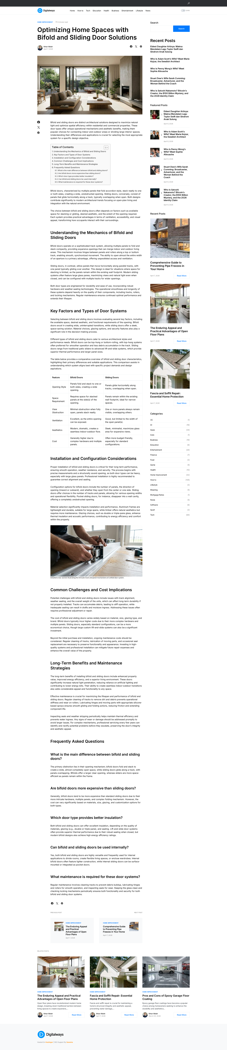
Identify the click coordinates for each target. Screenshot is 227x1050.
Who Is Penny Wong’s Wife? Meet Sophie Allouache (167, 70)
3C (151, 420)
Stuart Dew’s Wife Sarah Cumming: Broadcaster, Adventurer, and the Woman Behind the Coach (167, 81)
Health (153, 470)
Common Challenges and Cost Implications (74, 161)
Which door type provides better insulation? (76, 176)
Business (154, 440)
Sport (152, 510)
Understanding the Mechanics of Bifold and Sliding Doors (80, 151)
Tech (152, 515)
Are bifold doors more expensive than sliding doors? (79, 173)
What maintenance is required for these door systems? (80, 182)
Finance (153, 455)
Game (152, 465)
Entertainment (156, 450)
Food (152, 460)
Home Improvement (45, 22)
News (152, 500)
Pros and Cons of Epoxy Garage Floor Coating (165, 997)
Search (154, 22)
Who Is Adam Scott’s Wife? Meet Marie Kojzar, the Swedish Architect (169, 60)
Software (154, 505)
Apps (152, 430)
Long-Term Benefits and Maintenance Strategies (76, 164)
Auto (152, 435)
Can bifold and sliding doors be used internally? (77, 179)
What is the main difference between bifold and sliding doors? (83, 170)
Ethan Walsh (48, 47)
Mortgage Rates (157, 495)
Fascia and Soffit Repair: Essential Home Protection (167, 395)
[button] (189, 3)
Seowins (69, 1042)
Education (154, 445)
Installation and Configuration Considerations (75, 158)
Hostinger (49, 1042)
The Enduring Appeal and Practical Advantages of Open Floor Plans (76, 930)
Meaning (154, 490)
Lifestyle (153, 485)
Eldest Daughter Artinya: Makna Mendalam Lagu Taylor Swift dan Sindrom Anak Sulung (166, 49)
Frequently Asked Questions (67, 167)
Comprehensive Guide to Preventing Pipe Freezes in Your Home (114, 929)
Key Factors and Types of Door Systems (72, 155)
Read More (181, 276)
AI (151, 425)
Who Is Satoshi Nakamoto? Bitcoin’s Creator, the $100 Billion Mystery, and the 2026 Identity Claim (169, 93)
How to (153, 480)
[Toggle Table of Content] (105, 147)
